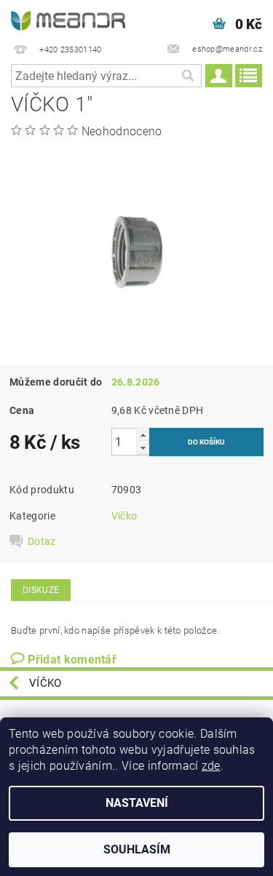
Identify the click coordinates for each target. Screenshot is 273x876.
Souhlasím (136, 849)
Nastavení (137, 803)
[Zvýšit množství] (142, 435)
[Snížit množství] (142, 448)
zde (211, 766)
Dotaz (42, 541)
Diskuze (41, 590)
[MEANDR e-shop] (68, 19)
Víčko (124, 516)
